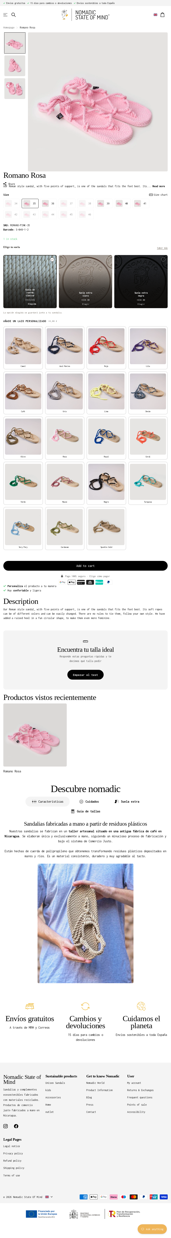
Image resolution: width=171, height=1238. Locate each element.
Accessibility (136, 1112)
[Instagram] (5, 1126)
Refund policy (12, 1160)
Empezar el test (85, 674)
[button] (14, 43)
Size (85, 194)
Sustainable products (61, 1076)
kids (48, 1090)
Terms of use (11, 1175)
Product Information (99, 1090)
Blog (89, 1097)
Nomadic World (95, 1083)
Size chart (161, 194)
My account (134, 1083)
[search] (13, 15)
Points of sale (137, 1104)
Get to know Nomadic (102, 1076)
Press (89, 1104)
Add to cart (85, 566)
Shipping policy (13, 1168)
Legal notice (11, 1146)
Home (48, 1104)
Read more (158, 186)
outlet (49, 1112)
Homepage (8, 27)
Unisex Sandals (55, 1083)
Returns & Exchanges (140, 1090)
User (130, 1076)
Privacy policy (13, 1153)
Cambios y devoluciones (85, 1022)
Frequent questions (139, 1097)
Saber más (162, 248)
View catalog (5, 15)
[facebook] (16, 1126)
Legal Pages (12, 1139)
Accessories (53, 1097)
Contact (91, 1112)
